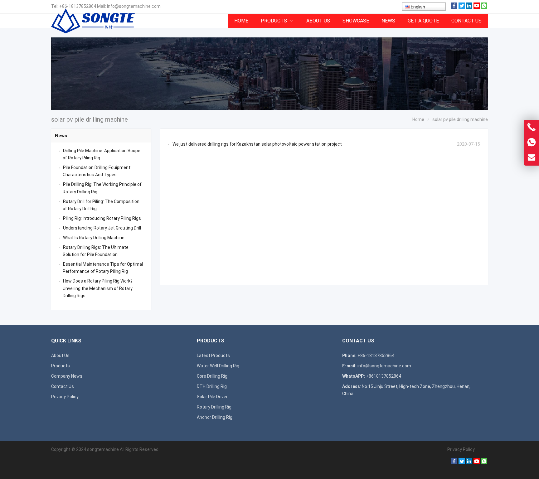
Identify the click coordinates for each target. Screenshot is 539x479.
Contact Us (62, 386)
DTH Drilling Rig (212, 386)
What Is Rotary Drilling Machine (93, 237)
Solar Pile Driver (212, 396)
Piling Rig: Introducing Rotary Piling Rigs (102, 218)
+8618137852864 (383, 376)
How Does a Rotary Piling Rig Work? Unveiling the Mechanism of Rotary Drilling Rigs (98, 288)
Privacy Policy (65, 396)
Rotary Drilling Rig (214, 406)
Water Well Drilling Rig (218, 365)
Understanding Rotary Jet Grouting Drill (102, 227)
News (61, 135)
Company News (66, 376)
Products (60, 365)
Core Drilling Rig (212, 376)
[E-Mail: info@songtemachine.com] (531, 157)
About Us (60, 355)
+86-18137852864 (77, 6)
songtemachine (103, 449)
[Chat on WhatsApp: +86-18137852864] (531, 142)
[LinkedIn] (469, 7)
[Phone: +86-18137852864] (531, 127)
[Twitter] (461, 7)
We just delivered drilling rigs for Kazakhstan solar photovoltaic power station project (257, 144)
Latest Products (213, 355)
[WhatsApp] (484, 7)
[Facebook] (454, 7)
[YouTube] (476, 7)
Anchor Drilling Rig (214, 417)
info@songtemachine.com (134, 6)
